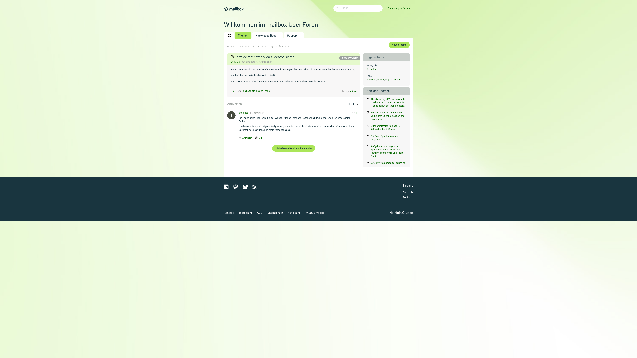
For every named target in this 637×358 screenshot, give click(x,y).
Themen (243, 35)
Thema (259, 46)
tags (387, 79)
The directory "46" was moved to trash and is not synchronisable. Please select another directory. (388, 102)
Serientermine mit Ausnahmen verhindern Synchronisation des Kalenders (387, 116)
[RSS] (256, 188)
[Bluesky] (247, 188)
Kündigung (294, 213)
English (407, 197)
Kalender (283, 46)
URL (260, 138)
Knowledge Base (266, 35)
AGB (259, 213)
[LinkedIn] (228, 188)
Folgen (353, 91)
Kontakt (229, 213)
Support (292, 35)
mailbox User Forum (239, 46)
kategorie (396, 79)
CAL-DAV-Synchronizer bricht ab (388, 163)
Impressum (245, 213)
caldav (380, 79)
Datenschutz (275, 213)
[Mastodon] (237, 188)
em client (371, 79)
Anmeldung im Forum (399, 8)
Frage (271, 46)
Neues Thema (399, 44)
